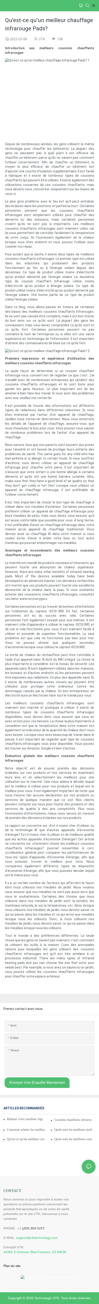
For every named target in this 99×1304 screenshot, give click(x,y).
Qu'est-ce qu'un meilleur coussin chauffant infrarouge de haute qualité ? (27, 1139)
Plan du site (11, 1266)
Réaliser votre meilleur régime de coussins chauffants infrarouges (27, 1119)
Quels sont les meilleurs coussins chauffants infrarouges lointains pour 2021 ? (75, 1139)
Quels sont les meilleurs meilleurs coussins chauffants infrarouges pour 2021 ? (75, 1129)
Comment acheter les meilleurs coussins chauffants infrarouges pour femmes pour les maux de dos (27, 1129)
